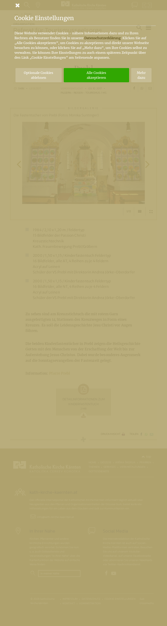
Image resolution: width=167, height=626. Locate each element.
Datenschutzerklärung (102, 38)
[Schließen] (83, 5)
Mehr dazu (141, 75)
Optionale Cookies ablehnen (38, 75)
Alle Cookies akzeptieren (96, 75)
